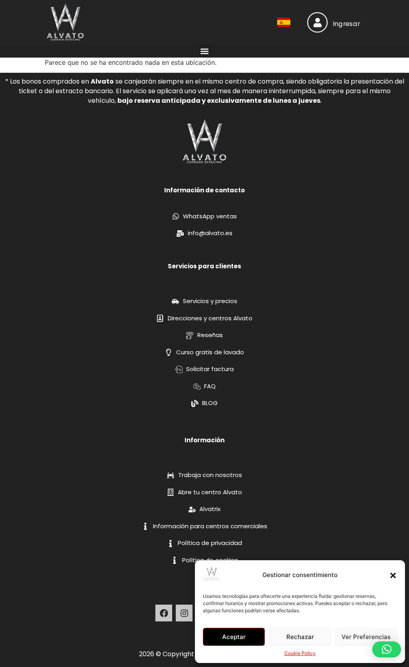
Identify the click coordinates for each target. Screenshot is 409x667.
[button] (393, 575)
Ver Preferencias (366, 637)
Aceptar (234, 637)
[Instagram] (184, 613)
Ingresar (346, 23)
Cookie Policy (300, 653)
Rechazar (300, 637)
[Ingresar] (317, 22)
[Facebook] (163, 613)
